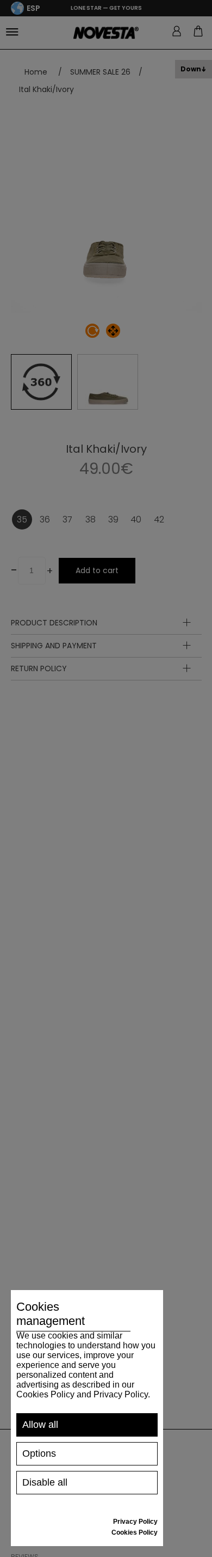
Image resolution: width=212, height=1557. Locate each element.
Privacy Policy (135, 1521)
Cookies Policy (134, 1532)
